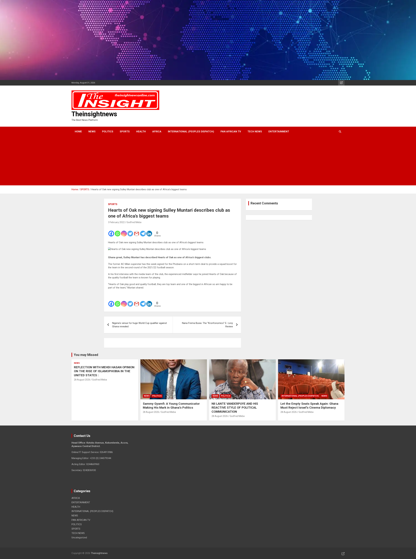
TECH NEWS (254, 131)
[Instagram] (124, 231)
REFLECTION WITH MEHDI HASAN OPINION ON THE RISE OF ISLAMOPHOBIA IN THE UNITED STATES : (104, 371)
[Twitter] (130, 231)
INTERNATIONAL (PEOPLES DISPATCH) (191, 131)
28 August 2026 (82, 379)
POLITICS (107, 131)
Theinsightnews (94, 114)
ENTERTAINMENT (278, 131)
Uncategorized (79, 537)
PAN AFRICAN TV (231, 131)
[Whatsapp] (117, 231)
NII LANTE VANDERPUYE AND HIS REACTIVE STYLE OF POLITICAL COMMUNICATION (235, 407)
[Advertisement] (203, 161)
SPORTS (125, 131)
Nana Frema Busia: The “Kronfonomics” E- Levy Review (207, 325)
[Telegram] (143, 231)
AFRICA (156, 131)
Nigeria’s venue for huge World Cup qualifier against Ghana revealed (139, 325)
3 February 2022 (116, 222)
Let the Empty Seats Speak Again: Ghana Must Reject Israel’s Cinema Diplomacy (309, 406)
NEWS (92, 131)
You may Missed (86, 355)
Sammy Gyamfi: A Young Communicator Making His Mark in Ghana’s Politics (171, 406)
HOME (78, 131)
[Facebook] (111, 231)
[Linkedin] (149, 231)
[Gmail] (136, 231)
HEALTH (141, 131)
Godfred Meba (134, 222)
